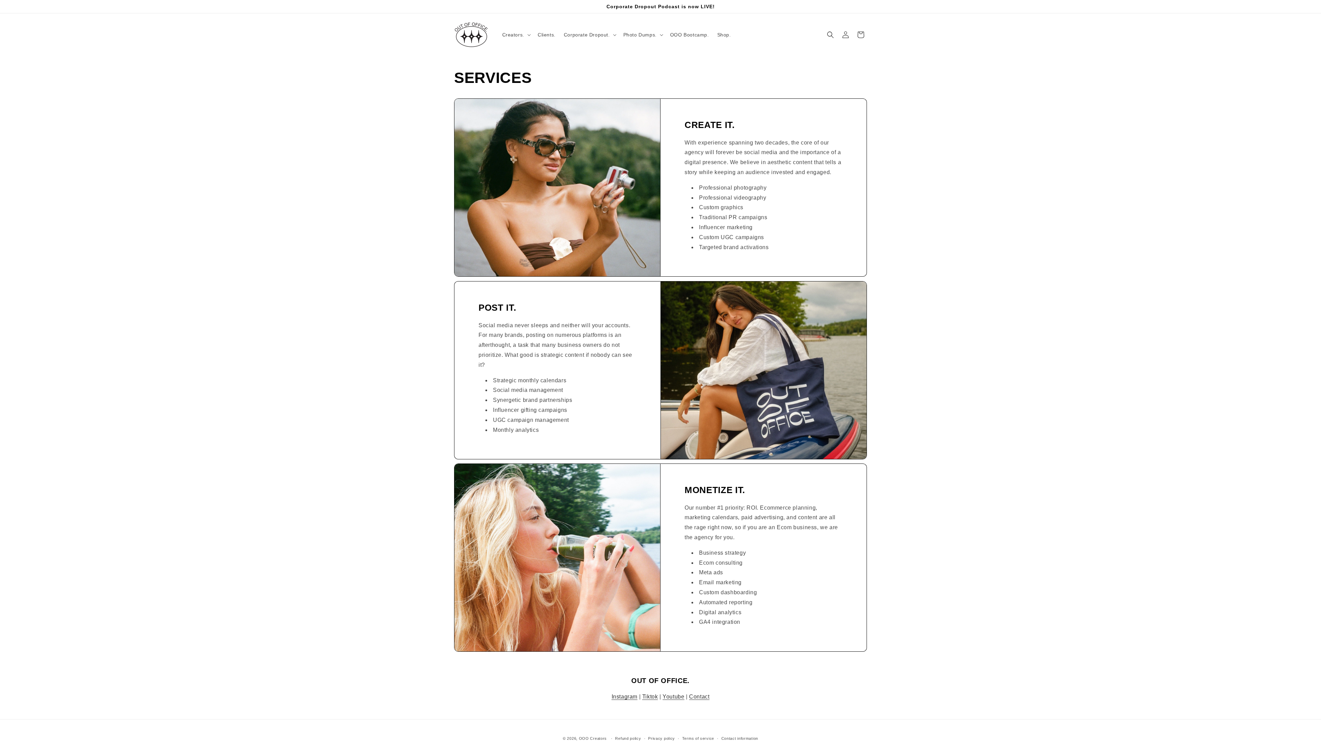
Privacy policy (661, 738)
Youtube (673, 697)
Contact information (739, 738)
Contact (699, 697)
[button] (516, 35)
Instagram (624, 697)
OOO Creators (593, 738)
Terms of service (698, 738)
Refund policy (628, 738)
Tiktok (650, 697)
